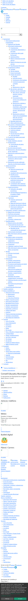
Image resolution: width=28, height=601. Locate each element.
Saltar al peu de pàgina (8, 4)
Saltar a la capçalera (8, 1)
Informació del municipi (10, 499)
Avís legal (6, 575)
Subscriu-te (4, 444)
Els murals (6, 532)
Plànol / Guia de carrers (10, 501)
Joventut (5, 514)
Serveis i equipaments (9, 507)
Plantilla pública (7, 487)
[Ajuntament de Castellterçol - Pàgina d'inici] (10, 30)
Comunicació (7, 558)
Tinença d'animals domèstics (11, 515)
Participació (6, 492)
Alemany (8, 21)
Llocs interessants (8, 524)
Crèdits (5, 569)
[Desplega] (17, 368)
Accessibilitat (7, 576)
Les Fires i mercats (8, 539)
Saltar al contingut (7, 2)
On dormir (6, 542)
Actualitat (3, 548)
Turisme (3, 521)
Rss (4, 560)
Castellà (8, 17)
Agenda (5, 390)
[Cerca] (20, 34)
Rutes (4, 530)
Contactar (3, 7)
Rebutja (7, 598)
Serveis (5, 490)
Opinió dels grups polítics (10, 553)
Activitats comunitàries (9, 517)
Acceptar (20, 598)
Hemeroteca (6, 562)
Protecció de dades (8, 573)
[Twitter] (3, 9)
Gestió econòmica (8, 483)
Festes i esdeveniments (9, 537)
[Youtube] (16, 9)
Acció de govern (7, 482)
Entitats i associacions (9, 370)
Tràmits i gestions (6, 496)
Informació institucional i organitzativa (14, 480)
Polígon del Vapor (8, 512)
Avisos (5, 394)
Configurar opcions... (6, 595)
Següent (8, 431)
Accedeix (3, 410)
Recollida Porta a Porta (9, 505)
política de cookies (15, 593)
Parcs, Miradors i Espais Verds (11, 533)
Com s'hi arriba (7, 523)
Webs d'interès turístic (9, 546)
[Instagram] (23, 9)
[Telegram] (2, 11)
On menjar (6, 540)
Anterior (3, 431)
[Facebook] (9, 9)
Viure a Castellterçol (10, 368)
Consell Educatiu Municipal (10, 494)
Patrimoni (6, 526)
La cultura (6, 528)
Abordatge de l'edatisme (10, 519)
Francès (8, 22)
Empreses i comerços (9, 510)
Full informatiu (7, 557)
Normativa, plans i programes (11, 489)
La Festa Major (7, 535)
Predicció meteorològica (10, 544)
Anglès (7, 19)
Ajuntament (4, 478)
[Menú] (1, 37)
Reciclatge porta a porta (15, 464)
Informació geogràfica (9, 503)
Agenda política (7, 392)
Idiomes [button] (5, 13)
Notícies (5, 396)
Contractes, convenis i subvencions (13, 485)
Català (7, 15)
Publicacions (6, 398)
